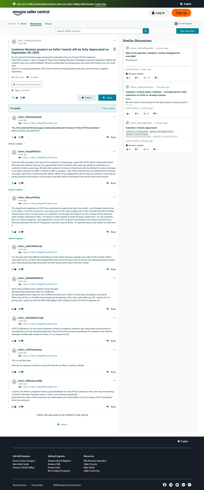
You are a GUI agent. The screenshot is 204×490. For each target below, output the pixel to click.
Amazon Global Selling (23, 467)
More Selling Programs (59, 470)
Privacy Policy (37, 485)
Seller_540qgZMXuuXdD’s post (44, 123)
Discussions (35, 23)
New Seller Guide (21, 464)
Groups (48, 23)
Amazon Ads (54, 467)
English (184, 441)
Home (24, 23)
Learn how (100, 4)
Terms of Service (19, 485)
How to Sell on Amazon (24, 460)
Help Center (89, 467)
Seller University (91, 470)
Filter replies (109, 108)
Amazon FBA (54, 464)
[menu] (114, 40)
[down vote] (23, 97)
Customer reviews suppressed (141, 127)
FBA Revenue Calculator (95, 460)
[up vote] (16, 97)
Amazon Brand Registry (59, 460)
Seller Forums (90, 464)
